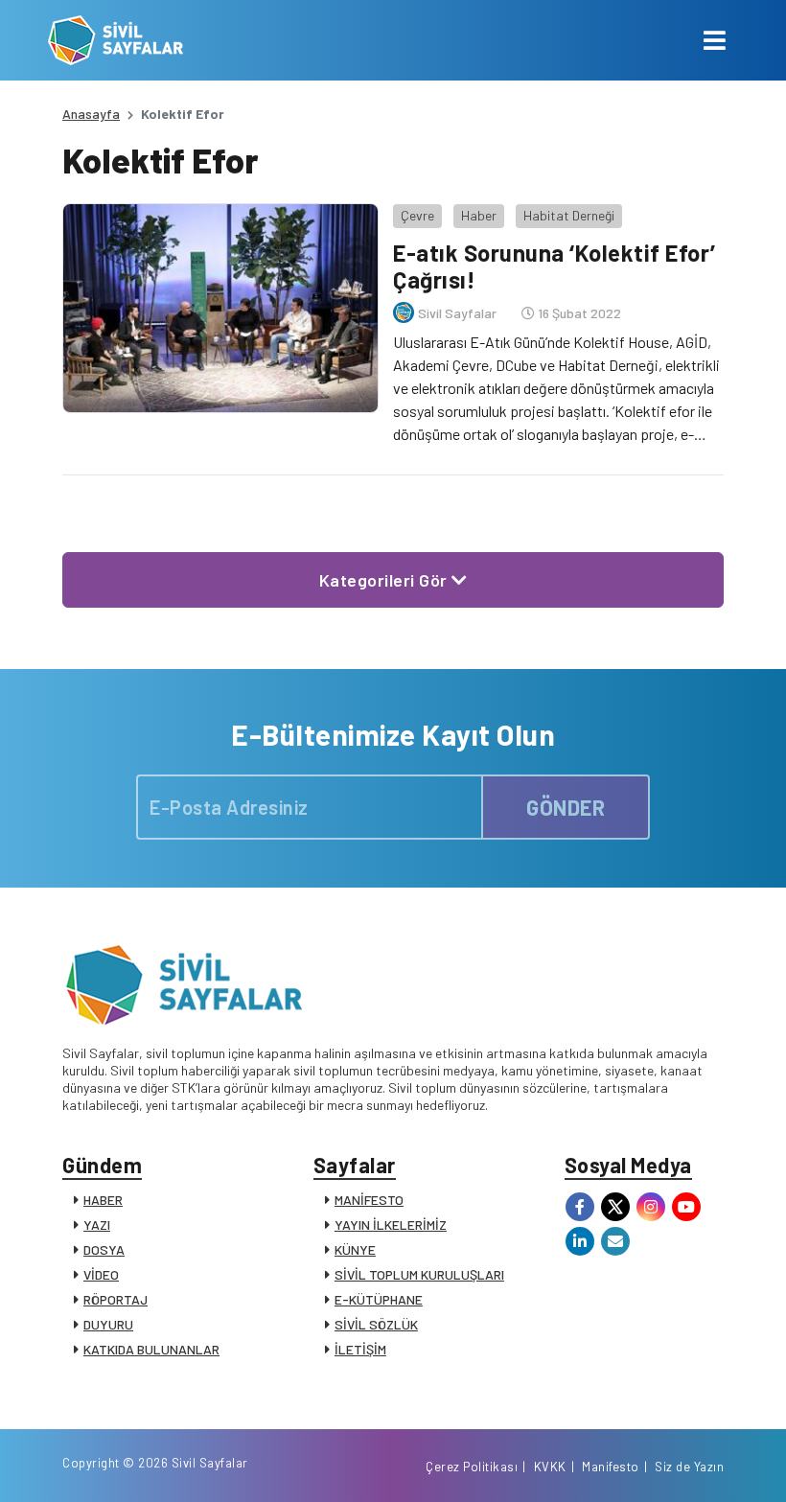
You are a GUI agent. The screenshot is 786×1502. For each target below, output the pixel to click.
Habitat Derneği (568, 215)
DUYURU (108, 1324)
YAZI (96, 1224)
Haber (479, 215)
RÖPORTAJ (115, 1299)
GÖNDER (565, 807)
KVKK (550, 1466)
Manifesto (610, 1466)
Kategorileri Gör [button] (385, 579)
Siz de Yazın (689, 1466)
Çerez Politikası (472, 1466)
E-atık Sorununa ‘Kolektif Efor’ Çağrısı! (554, 266)
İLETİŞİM (360, 1349)
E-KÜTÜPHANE (379, 1299)
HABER (103, 1199)
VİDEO (101, 1274)
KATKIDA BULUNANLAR (151, 1349)
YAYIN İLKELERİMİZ (391, 1224)
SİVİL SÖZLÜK (376, 1324)
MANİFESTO (369, 1199)
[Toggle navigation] (714, 40)
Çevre (417, 215)
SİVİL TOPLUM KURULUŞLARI (419, 1274)
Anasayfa (91, 113)
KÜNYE (355, 1249)
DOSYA (104, 1249)
